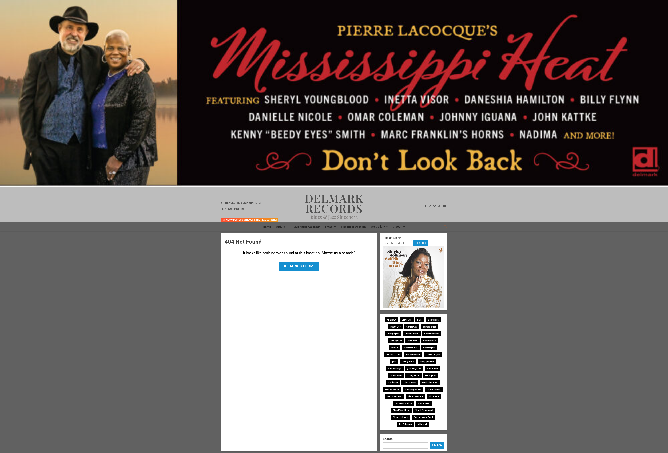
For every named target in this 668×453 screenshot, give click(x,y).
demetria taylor (393, 354)
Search (421, 243)
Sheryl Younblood (401, 410)
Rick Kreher (434, 396)
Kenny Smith (413, 375)
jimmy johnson (427, 361)
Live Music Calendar (307, 227)
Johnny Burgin (395, 368)
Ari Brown (391, 320)
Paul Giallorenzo (394, 396)
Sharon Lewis (424, 403)
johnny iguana (414, 368)
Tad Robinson (405, 424)
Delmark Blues (411, 347)
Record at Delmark (353, 227)
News (329, 226)
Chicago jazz (393, 334)
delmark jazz (429, 347)
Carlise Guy (411, 327)
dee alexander (429, 341)
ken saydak (430, 375)
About (397, 226)
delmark (394, 347)
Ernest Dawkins (413, 354)
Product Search (392, 237)
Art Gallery (378, 226)
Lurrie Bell (393, 382)
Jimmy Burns (408, 361)
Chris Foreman (412, 334)
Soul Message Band (423, 417)
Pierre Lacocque (415, 396)
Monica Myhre (392, 389)
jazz (394, 361)
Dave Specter (396, 341)
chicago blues (429, 327)
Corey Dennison (431, 334)
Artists (280, 226)
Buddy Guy (395, 327)
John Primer (432, 368)
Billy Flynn (407, 320)
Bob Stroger (433, 320)
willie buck (422, 424)
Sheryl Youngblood (424, 410)
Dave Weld (413, 341)
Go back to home (299, 266)
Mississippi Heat (430, 382)
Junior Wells (396, 375)
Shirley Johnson (400, 417)
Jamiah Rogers (433, 354)
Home (267, 227)
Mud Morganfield (413, 389)
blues (419, 320)
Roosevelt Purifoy (404, 403)
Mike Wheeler (410, 382)
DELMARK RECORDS (334, 203)
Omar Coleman (434, 389)
